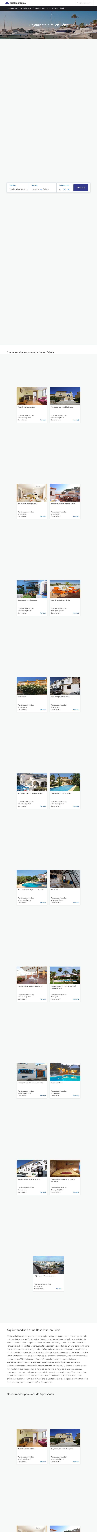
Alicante (55, 8)
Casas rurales (25, 8)
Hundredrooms (12, 8)
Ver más (42, 420)
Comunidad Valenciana (41, 8)
